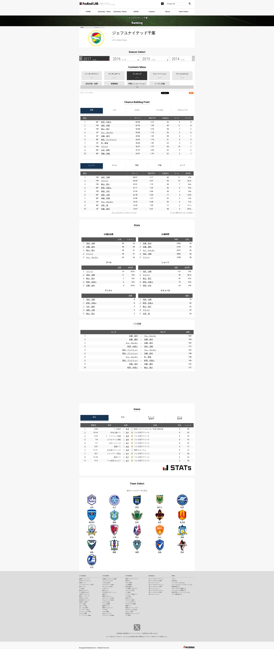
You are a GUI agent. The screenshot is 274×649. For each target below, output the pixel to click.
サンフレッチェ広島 (85, 611)
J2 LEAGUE (105, 576)
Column (152, 12)
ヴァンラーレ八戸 (107, 581)
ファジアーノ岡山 (84, 609)
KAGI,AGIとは (176, 586)
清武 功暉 (105, 125)
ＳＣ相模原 (128, 584)
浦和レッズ (82, 582)
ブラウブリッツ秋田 (108, 584)
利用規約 (119, 633)
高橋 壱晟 (105, 154)
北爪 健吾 (90, 307)
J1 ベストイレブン (154, 582)
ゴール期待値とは (177, 594)
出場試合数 (108, 234)
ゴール (109, 262)
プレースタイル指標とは (179, 588)
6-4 (127, 429)
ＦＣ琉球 (128, 615)
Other (173, 576)
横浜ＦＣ (104, 594)
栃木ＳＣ (128, 581)
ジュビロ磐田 (106, 604)
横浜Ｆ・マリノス (84, 596)
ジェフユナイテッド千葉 (86, 584)
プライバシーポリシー (135, 633)
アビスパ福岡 (83, 613)
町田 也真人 (106, 122)
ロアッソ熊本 (129, 611)
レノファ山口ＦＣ (130, 602)
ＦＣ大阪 (128, 596)
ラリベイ (104, 147)
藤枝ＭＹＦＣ (106, 606)
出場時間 (165, 234)
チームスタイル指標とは (179, 590)
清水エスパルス (83, 598)
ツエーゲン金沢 (129, 590)
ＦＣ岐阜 (128, 592)
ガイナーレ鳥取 (129, 600)
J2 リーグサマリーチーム (156, 584)
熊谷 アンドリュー (109, 140)
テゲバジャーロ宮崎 (108, 615)
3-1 (127, 454)
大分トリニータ (106, 613)
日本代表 (174, 581)
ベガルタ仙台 (106, 582)
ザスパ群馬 (128, 582)
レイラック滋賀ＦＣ (131, 594)
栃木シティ (105, 590)
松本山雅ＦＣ (129, 586)
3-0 (127, 450)
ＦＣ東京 (81, 588)
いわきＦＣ (105, 588)
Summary (151, 576)
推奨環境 (125, 633)
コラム (174, 579)
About (167, 12)
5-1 (127, 433)
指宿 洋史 (105, 191)
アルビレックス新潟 (108, 600)
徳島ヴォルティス (107, 607)
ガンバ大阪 (82, 604)
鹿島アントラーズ (84, 579)
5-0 (127, 436)
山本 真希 (105, 150)
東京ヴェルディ (83, 590)
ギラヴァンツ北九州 (131, 609)
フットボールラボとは (178, 582)
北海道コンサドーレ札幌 (109, 579)
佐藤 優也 (147, 247)
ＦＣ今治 (104, 609)
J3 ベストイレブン (154, 594)
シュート (165, 262)
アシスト (108, 290)
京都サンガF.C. (83, 602)
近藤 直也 (105, 136)
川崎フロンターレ (84, 594)
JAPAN (135, 12)
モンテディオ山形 (107, 586)
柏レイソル (82, 586)
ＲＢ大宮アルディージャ (109, 592)
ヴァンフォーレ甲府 (108, 598)
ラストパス (165, 290)
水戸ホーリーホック (85, 581)
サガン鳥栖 (105, 611)
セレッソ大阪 (83, 606)
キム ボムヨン (107, 133)
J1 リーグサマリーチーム (156, 579)
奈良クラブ (128, 598)
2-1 (127, 457)
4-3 (127, 440)
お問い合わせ (153, 633)
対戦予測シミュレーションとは (181, 592)
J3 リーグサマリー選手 (155, 592)
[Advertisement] (137, 386)
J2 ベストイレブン (154, 588)
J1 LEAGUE (82, 576)
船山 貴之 (105, 129)
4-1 (127, 443)
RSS (191, 93)
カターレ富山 (106, 602)
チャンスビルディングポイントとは (124, 212)
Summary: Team (104, 12)
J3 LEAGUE (128, 576)
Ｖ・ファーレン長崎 (85, 615)
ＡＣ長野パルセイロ (131, 588)
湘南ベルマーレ (106, 596)
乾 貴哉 (104, 143)
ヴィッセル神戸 (83, 607)
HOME (88, 12)
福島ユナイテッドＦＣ (131, 579)
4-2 (127, 447)
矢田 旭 (104, 205)
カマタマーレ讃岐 (130, 604)
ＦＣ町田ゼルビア (84, 592)
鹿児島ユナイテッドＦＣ (132, 613)
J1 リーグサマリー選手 (155, 581)
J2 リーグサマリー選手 (155, 586)
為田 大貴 (105, 195)
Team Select (183, 12)
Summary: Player (120, 12)
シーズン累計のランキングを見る (181, 212)
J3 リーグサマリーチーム (156, 590)
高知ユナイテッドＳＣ (131, 607)
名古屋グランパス (84, 600)
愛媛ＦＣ (128, 606)
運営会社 (145, 633)
